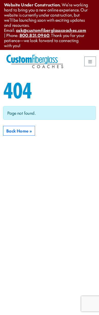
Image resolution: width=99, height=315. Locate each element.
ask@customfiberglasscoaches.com (51, 30)
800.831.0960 (35, 35)
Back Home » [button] (19, 131)
